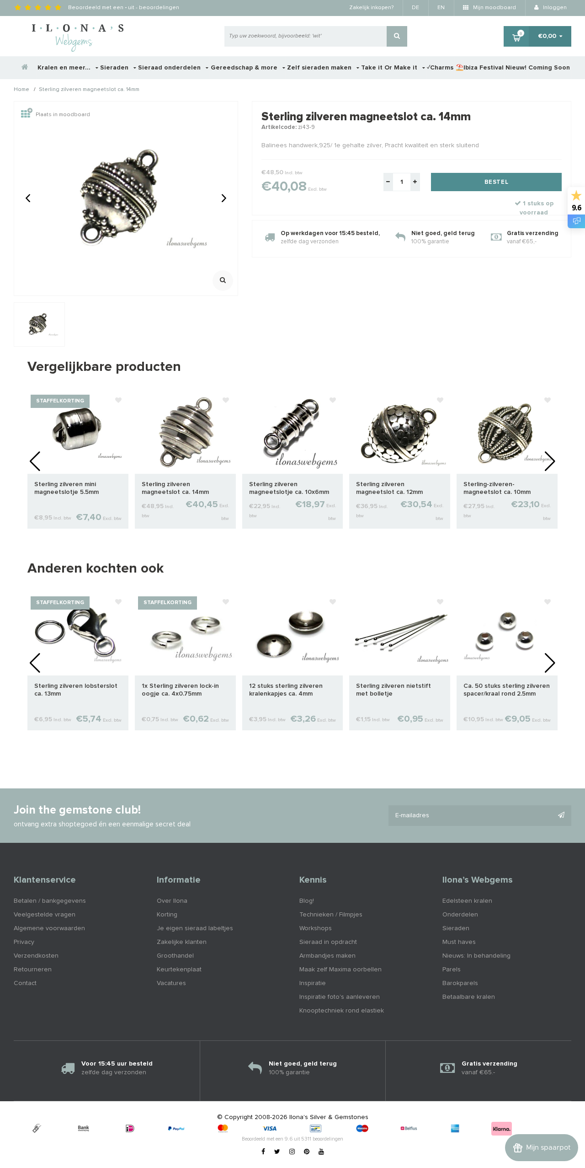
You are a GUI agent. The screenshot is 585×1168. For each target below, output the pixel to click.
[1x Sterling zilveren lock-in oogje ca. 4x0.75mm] (185, 634)
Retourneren (33, 969)
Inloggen (554, 8)
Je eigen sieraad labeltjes (195, 928)
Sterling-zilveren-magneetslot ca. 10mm (497, 488)
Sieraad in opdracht (328, 942)
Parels (451, 969)
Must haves (459, 942)
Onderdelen (460, 914)
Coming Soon (549, 67)
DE (415, 8)
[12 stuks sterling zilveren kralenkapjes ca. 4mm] (292, 634)
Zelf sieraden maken (320, 67)
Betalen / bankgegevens (50, 901)
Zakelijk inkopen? (371, 8)
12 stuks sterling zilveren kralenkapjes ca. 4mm (286, 690)
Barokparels (460, 983)
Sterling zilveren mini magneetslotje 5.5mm (66, 488)
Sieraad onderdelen (170, 67)
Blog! (306, 901)
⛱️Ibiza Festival (480, 67)
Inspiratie (312, 983)
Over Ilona (172, 901)
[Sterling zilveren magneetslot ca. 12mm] (399, 432)
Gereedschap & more (245, 67)
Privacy (24, 942)
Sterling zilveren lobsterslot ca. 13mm (75, 690)
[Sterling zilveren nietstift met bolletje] (399, 634)
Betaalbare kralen (468, 997)
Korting (167, 914)
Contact (25, 983)
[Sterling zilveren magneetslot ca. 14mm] (185, 432)
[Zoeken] (397, 36)
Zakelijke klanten (182, 942)
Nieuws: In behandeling (476, 956)
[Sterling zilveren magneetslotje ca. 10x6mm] (292, 432)
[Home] (25, 67)
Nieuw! (515, 67)
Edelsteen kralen (467, 901)
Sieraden (115, 67)
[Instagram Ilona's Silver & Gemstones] (292, 1152)
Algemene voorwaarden (49, 928)
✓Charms (440, 67)
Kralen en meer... (64, 67)
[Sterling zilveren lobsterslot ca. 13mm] (77, 634)
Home (21, 90)
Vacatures (171, 983)
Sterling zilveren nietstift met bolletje (393, 690)
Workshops (315, 928)
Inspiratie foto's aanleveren (339, 997)
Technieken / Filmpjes (330, 914)
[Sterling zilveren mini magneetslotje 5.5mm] (77, 432)
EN (441, 8)
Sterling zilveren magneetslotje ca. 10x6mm (289, 488)
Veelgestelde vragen (44, 914)
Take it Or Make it (390, 67)
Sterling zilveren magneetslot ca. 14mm (89, 90)
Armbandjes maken (327, 956)
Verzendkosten (36, 956)
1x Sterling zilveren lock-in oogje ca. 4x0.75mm (180, 690)
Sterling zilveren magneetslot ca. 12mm (389, 488)
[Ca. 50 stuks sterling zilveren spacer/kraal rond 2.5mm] (507, 634)
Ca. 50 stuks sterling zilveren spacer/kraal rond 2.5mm (506, 690)
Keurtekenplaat (179, 969)
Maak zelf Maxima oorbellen (340, 969)
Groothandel (175, 956)
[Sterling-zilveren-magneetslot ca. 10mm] (507, 432)
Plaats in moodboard (63, 115)
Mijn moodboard (494, 8)
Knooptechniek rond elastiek (341, 1010)
